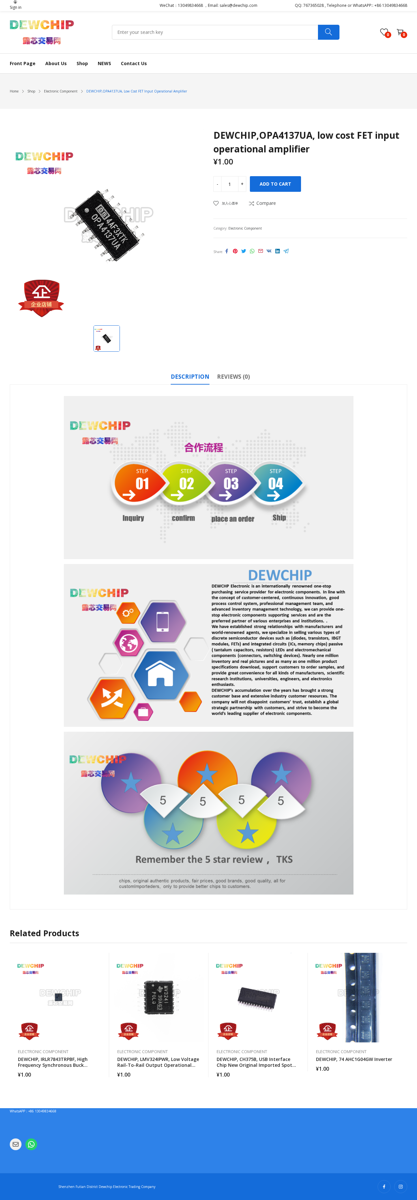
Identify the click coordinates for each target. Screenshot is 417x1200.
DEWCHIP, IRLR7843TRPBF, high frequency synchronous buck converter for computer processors (58, 1065)
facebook (384, 1186)
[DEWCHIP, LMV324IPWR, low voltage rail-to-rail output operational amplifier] (159, 997)
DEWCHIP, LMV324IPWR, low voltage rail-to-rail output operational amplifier (158, 1065)
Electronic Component (245, 228)
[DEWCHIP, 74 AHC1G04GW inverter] (357, 997)
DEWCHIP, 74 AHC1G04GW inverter (354, 1059)
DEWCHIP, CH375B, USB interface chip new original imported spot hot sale (254, 1065)
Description (190, 376)
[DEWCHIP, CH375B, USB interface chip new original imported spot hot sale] (258, 997)
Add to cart (275, 184)
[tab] (190, 377)
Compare (266, 203)
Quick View (101, 959)
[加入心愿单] (101, 974)
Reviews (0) (233, 376)
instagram (400, 1186)
